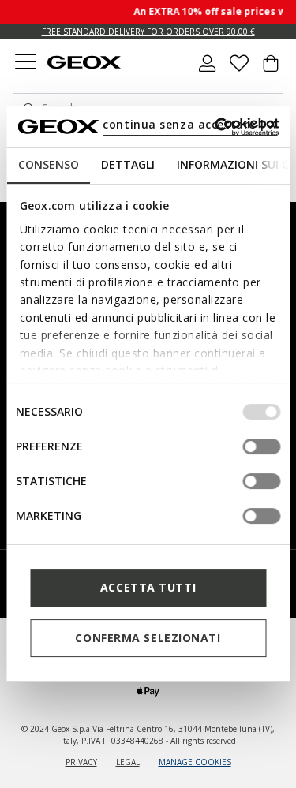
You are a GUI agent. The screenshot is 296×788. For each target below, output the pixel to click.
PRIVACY (81, 761)
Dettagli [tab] (127, 164)
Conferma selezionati (147, 637)
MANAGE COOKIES (195, 761)
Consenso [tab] (47, 164)
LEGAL (128, 761)
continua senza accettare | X (190, 124)
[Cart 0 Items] (270, 69)
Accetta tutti (148, 587)
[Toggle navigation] (25, 63)
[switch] (261, 446)
